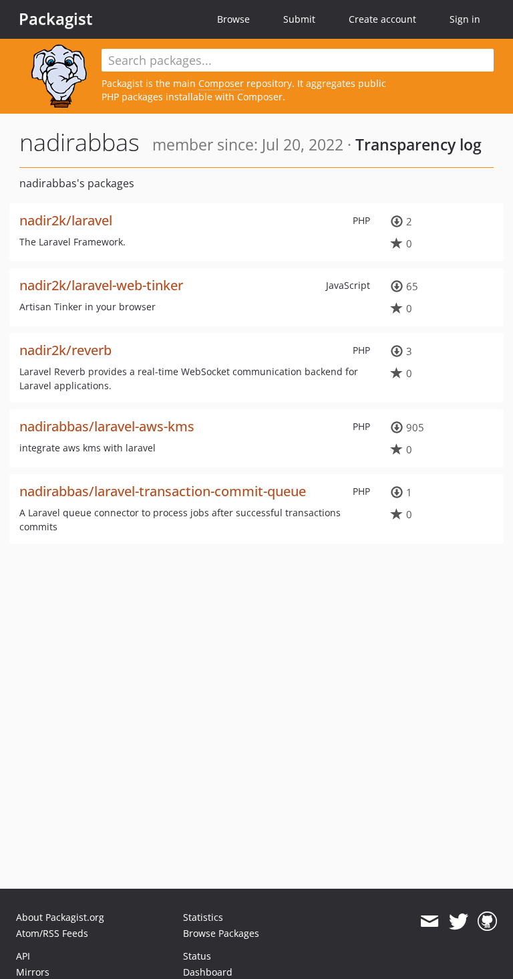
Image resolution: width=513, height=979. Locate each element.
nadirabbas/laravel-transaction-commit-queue (162, 491)
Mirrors (32, 972)
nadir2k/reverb (65, 350)
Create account (382, 19)
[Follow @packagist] (458, 921)
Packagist (56, 18)
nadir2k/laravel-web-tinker (101, 285)
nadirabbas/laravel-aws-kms (106, 426)
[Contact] (429, 921)
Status (197, 956)
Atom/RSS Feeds (52, 933)
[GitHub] (487, 921)
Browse (233, 19)
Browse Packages (221, 933)
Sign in (465, 19)
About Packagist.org (60, 917)
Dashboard (207, 972)
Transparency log (418, 144)
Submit (299, 19)
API (23, 956)
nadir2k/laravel (65, 220)
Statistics (203, 917)
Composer (221, 83)
